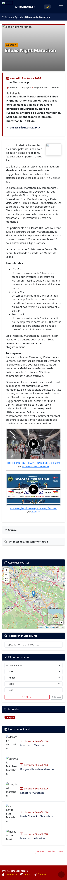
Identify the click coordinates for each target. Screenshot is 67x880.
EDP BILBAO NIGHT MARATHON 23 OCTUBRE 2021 (33, 462)
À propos (42, 874)
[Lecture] (33, 444)
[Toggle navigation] (61, 7)
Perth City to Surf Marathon (36, 816)
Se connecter (11, 874)
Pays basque (41, 87)
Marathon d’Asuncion (32, 745)
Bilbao (55, 87)
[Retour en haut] (61, 874)
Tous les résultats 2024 (23, 127)
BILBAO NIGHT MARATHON (35, 466)
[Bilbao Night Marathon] (53, 149)
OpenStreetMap (47, 627)
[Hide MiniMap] (61, 622)
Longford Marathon (32, 792)
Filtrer (29, 697)
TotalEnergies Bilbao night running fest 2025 (33, 508)
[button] (34, 594)
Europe (14, 87)
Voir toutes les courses (52, 851)
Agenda (19, 17)
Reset (58, 697)
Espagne (26, 87)
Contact (28, 874)
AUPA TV (35, 511)
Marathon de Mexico (32, 838)
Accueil (9, 17)
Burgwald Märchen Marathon (37, 769)
